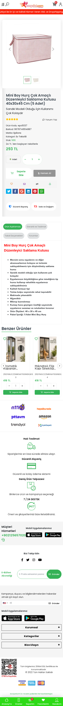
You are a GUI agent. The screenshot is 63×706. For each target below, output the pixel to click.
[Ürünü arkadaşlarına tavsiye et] (25, 184)
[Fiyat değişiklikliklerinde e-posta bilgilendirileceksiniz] (50, 184)
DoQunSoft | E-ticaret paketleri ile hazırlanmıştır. (31, 694)
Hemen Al (46, 173)
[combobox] (5, 603)
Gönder (55, 574)
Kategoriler (31, 636)
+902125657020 (14, 535)
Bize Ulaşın (31, 645)
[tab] (12, 227)
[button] (10, 49)
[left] (3, 366)
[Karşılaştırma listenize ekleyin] (38, 184)
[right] (59, 366)
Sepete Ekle (21, 173)
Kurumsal (31, 627)
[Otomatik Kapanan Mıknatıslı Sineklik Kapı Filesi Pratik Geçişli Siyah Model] (15, 349)
